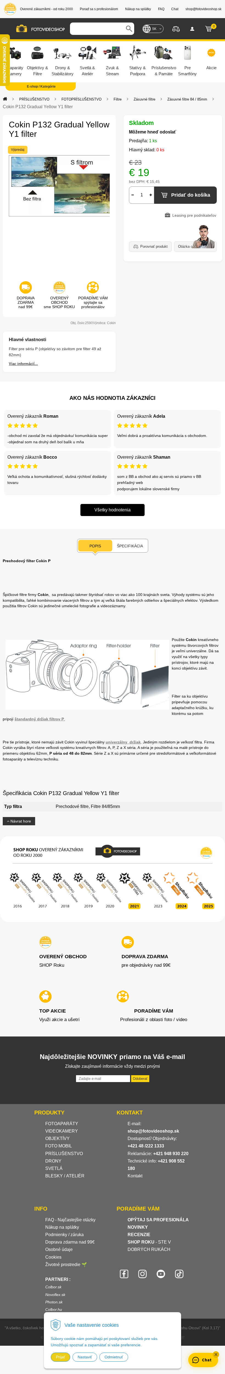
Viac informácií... (23, 364)
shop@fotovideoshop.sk (153, 1131)
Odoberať (140, 1079)
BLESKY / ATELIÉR (65, 1176)
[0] (208, 29)
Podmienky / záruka (64, 1234)
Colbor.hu (53, 1309)
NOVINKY (138, 1227)
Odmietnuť (114, 1357)
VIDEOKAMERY (61, 1131)
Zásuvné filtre (144, 99)
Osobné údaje (59, 1249)
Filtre (118, 99)
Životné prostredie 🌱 (66, 1264)
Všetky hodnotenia (112, 510)
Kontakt (135, 1176)
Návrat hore (20, 821)
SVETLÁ (54, 1168)
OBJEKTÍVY (57, 1138)
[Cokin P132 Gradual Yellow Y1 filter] (59, 210)
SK (154, 29)
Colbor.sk (53, 1287)
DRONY (53, 1161)
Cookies (53, 1257)
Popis (95, 546)
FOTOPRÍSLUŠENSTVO (81, 99)
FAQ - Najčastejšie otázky (70, 1219)
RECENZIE (139, 1234)
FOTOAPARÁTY (61, 1123)
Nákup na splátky (62, 1227)
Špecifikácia (130, 546)
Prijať (60, 1357)
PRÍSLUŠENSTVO (34, 99)
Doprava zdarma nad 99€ (70, 1242)
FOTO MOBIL (58, 1146)
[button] (216, 1354)
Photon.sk (54, 1302)
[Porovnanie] (176, 28)
